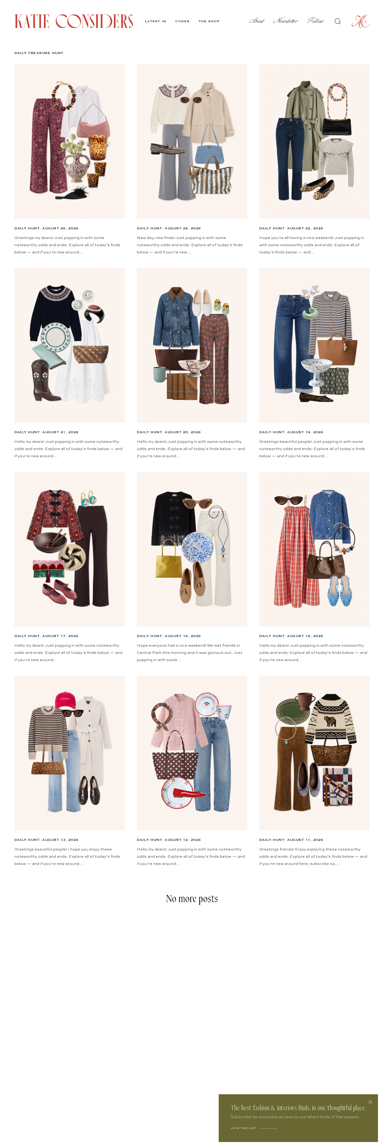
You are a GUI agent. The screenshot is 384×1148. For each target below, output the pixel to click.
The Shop (209, 21)
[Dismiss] (370, 1102)
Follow (316, 21)
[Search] (338, 21)
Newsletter (285, 21)
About (256, 21)
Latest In (155, 21)
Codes (182, 21)
